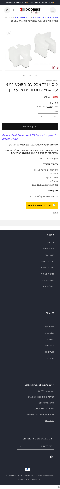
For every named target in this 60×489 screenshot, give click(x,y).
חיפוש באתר (48, 248)
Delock (45, 475)
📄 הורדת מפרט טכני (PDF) (41, 205)
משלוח (49, 106)
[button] (53, 10)
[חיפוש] (13, 10)
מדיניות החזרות (47, 267)
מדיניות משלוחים (46, 261)
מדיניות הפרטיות (12, 475)
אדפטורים (49, 326)
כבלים (51, 320)
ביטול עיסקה (48, 286)
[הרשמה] (21, 446)
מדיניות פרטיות (47, 274)
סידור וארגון (52, 17)
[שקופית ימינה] (24, 76)
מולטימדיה (49, 333)
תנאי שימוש (36, 479)
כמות (56, 111)
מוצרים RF (49, 352)
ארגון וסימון (38, 17)
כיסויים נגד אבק (22, 17)
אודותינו (50, 242)
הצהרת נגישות (48, 280)
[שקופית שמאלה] (36, 76)
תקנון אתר (49, 255)
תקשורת (50, 339)
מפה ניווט (49, 420)
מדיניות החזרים (27, 475)
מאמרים (50, 358)
